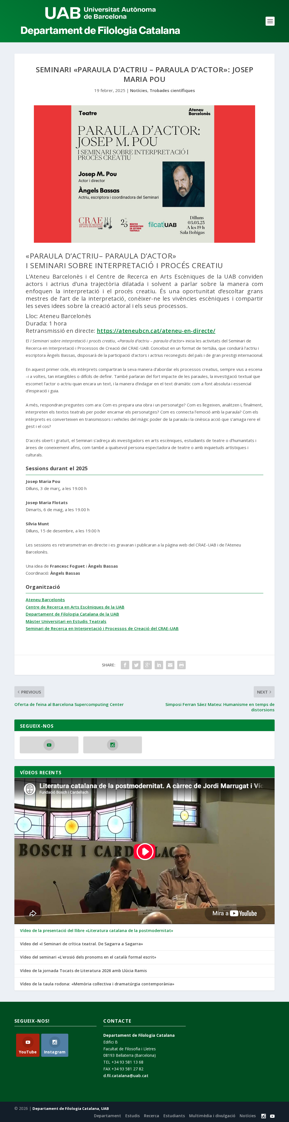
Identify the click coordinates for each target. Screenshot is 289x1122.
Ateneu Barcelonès (45, 599)
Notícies (138, 90)
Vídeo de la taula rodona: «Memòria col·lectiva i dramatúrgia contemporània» (97, 984)
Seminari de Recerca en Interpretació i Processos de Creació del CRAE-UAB (102, 628)
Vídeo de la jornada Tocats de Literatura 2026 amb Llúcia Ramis (83, 970)
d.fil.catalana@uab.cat (125, 1075)
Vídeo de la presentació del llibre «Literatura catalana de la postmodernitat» (96, 930)
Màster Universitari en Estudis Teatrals (66, 621)
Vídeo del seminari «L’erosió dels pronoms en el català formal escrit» (88, 957)
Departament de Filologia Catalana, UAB (70, 1108)
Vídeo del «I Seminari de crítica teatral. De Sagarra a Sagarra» (81, 943)
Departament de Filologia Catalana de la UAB (72, 614)
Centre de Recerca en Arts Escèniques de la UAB (75, 607)
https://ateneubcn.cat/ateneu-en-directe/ (156, 330)
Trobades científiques (172, 90)
